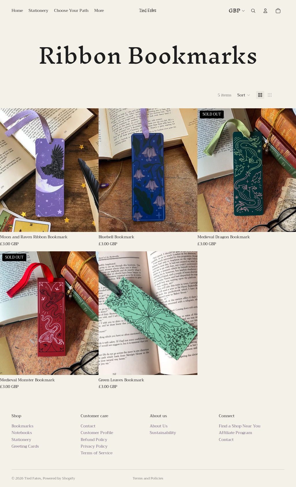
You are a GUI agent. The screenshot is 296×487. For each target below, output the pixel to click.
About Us (159, 425)
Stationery (21, 439)
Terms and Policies (148, 478)
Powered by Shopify (59, 478)
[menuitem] (99, 11)
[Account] (265, 10)
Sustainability (163, 432)
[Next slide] (90, 170)
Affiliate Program (235, 432)
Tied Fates (32, 478)
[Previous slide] (8, 170)
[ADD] (90, 223)
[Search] (253, 10)
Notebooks (22, 432)
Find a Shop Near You (239, 425)
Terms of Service (96, 453)
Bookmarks (23, 425)
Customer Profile (97, 432)
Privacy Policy (94, 446)
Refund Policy (94, 439)
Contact (88, 425)
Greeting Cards (25, 446)
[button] (243, 95)
